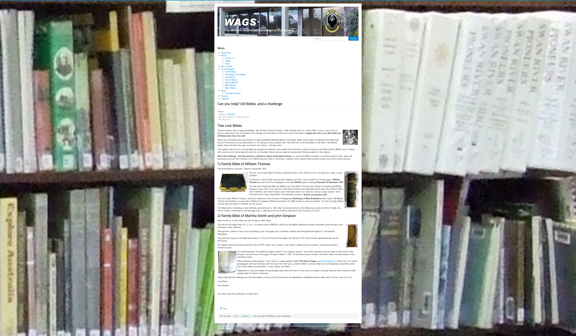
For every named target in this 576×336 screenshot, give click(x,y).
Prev (224, 308)
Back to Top (353, 330)
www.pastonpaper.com (327, 261)
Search (353, 38)
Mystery (231, 114)
